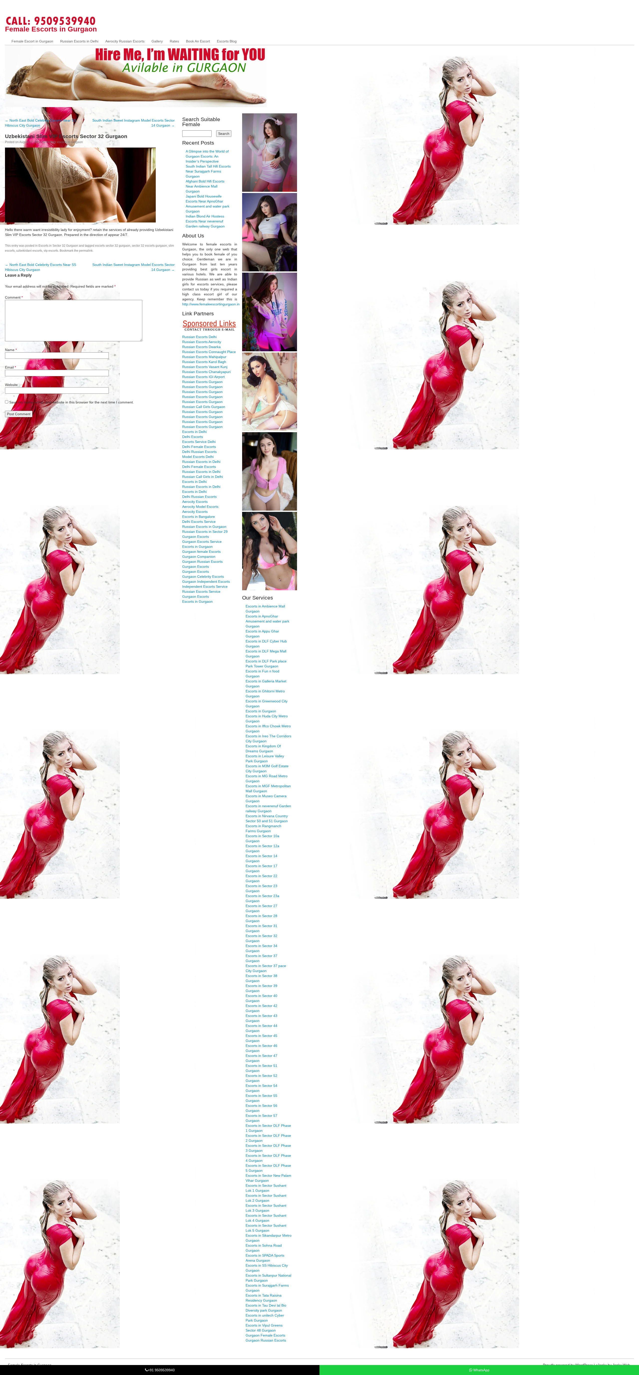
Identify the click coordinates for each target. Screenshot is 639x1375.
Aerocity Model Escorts (200, 507)
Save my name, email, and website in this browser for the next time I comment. (71, 402)
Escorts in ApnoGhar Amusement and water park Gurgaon (267, 621)
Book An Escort (198, 41)
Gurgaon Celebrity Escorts (203, 577)
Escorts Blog (227, 41)
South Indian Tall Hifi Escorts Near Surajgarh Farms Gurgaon (208, 171)
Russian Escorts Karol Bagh (204, 362)
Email (10, 367)
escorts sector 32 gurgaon (112, 245)
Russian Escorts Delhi (199, 337)
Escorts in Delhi (194, 432)
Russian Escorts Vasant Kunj (204, 367)
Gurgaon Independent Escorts (206, 582)
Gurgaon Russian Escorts (202, 562)
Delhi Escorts (192, 437)
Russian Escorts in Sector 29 (205, 532)
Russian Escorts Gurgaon (202, 382)
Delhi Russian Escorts (199, 452)
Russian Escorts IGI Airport (203, 377)
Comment (14, 297)
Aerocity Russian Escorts (125, 41)
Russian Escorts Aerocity (201, 342)
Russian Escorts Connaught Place (209, 352)
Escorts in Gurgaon (197, 547)
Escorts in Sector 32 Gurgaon (58, 245)
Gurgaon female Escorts (201, 552)
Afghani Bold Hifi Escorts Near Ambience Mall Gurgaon (205, 186)
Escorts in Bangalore (198, 517)
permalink (86, 250)
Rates (174, 41)
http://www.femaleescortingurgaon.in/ (211, 304)
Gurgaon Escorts (195, 537)
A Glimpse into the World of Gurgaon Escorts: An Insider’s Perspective (207, 156)
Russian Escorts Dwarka (201, 347)
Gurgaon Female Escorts (265, 1335)
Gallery (157, 41)
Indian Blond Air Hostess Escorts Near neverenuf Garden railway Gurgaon (205, 221)
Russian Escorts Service (201, 591)
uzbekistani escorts (29, 250)
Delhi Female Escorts (199, 447)
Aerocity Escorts (195, 502)
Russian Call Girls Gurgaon (203, 407)
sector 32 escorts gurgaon (149, 245)
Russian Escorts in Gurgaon (204, 527)
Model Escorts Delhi (198, 457)
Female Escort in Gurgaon (32, 41)
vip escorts (51, 250)
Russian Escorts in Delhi (79, 41)
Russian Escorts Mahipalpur (204, 357)
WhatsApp (480, 1370)
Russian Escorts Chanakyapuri (206, 372)
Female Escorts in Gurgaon (51, 29)
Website (11, 385)
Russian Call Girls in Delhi (202, 477)
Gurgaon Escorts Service (202, 542)
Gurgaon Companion (198, 557)
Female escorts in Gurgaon (64, 142)
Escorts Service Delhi (199, 442)
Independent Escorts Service (205, 587)
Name (11, 350)
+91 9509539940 (161, 1370)
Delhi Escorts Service (199, 522)
